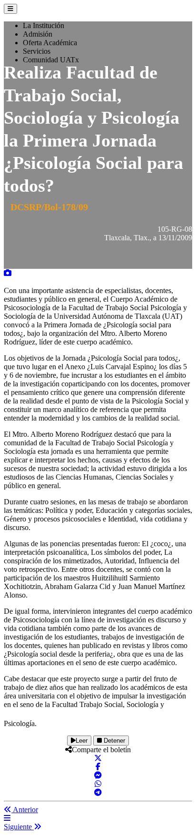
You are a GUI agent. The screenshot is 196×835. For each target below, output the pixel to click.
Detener (113, 740)
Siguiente (19, 827)
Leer (82, 740)
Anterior (24, 810)
